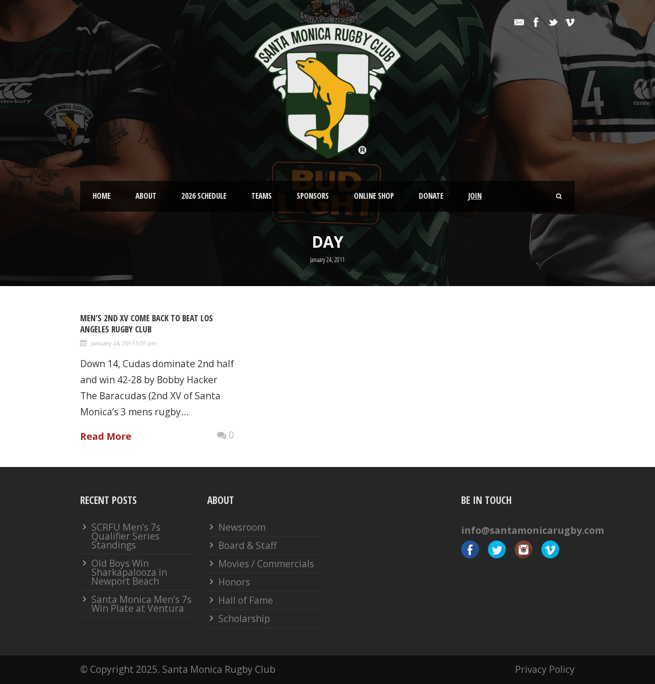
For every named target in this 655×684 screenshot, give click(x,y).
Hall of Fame (245, 600)
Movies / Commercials (266, 563)
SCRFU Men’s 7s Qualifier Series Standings (125, 536)
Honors (234, 582)
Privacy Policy (545, 669)
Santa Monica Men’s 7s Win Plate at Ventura (141, 603)
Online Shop (374, 196)
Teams (261, 196)
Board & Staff (247, 545)
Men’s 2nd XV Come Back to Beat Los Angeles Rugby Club (146, 323)
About (145, 196)
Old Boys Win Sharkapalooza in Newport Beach (129, 572)
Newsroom (242, 527)
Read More (105, 436)
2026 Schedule (203, 196)
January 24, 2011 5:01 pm (123, 343)
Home (102, 196)
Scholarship (244, 618)
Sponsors (313, 196)
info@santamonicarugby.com (532, 530)
